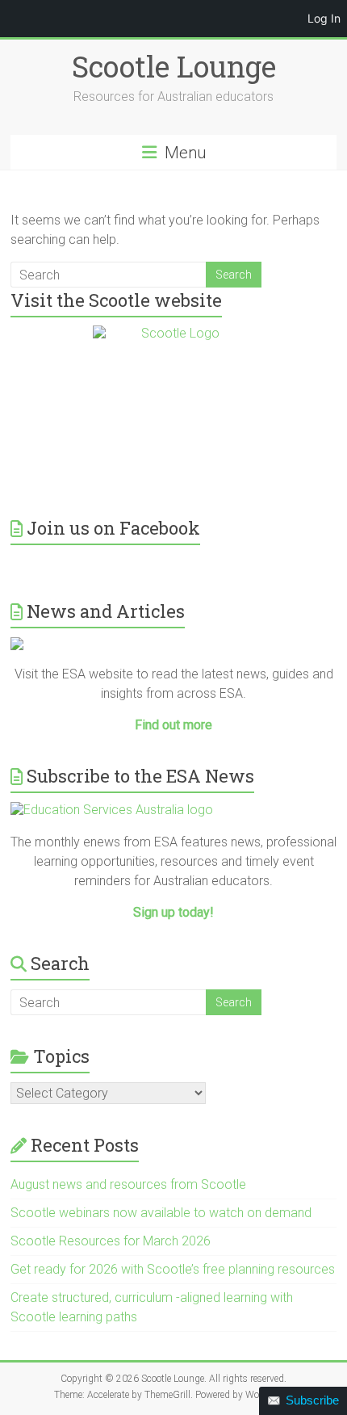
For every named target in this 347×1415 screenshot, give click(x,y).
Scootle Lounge (174, 66)
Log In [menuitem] (324, 18)
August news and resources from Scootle (128, 1184)
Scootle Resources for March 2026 (110, 1241)
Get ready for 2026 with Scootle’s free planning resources (172, 1269)
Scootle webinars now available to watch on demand (160, 1212)
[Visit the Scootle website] (173, 406)
